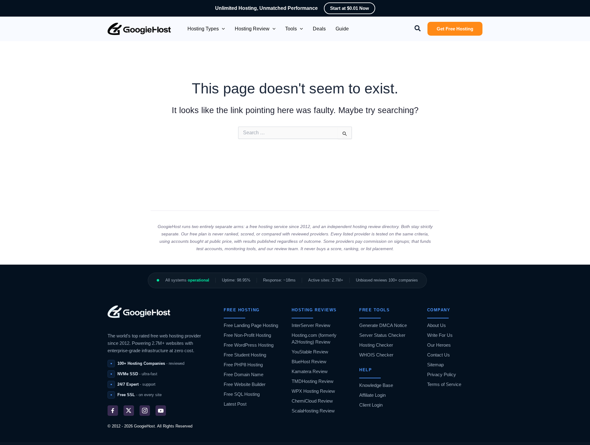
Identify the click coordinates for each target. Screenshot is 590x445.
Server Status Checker (382, 335)
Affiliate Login (372, 395)
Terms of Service (444, 384)
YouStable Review (310, 351)
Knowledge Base (376, 385)
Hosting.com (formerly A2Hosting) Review (314, 339)
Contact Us (438, 354)
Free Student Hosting (245, 354)
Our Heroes (439, 345)
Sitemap (435, 364)
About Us (436, 325)
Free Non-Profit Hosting (247, 335)
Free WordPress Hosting (248, 345)
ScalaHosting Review (313, 410)
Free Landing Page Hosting (251, 325)
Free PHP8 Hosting (243, 364)
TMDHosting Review (312, 381)
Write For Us (440, 335)
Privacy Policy (441, 374)
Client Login (371, 405)
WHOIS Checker (376, 354)
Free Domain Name (243, 374)
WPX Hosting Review (313, 391)
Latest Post (235, 404)
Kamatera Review (310, 371)
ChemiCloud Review (312, 401)
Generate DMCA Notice (383, 325)
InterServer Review (311, 325)
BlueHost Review (309, 361)
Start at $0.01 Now (349, 8)
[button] (222, 29)
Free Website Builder (245, 384)
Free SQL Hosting (242, 394)
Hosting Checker (376, 345)
